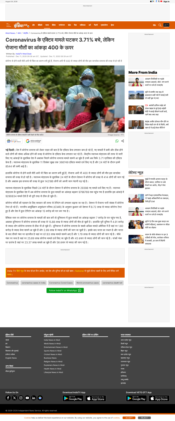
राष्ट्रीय (25, 33)
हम (6, 343)
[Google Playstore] (73, 398)
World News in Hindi (52, 343)
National (79, 271)
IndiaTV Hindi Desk (24, 54)
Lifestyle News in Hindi (53, 372)
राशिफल (82, 25)
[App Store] (95, 398)
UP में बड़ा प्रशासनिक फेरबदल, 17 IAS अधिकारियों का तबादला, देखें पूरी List (157, 198)
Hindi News (10, 33)
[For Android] (136, 398)
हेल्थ (112, 25)
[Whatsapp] (117, 141)
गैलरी (96, 25)
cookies (116, 418)
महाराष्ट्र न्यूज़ (125, 358)
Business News (50, 358)
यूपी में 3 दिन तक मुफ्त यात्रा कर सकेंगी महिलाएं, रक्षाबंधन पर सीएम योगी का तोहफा (157, 224)
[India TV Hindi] (21, 25)
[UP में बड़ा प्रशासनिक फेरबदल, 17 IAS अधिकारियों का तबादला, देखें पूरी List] (136, 198)
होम (33, 25)
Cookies (27, 418)
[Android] (153, 1)
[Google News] (14, 141)
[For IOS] (159, 398)
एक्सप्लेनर (104, 25)
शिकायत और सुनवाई (12, 351)
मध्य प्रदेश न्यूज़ (126, 354)
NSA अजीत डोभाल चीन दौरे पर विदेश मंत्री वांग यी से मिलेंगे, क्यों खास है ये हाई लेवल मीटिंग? (157, 124)
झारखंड (123, 383)
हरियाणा (123, 372)
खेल (69, 25)
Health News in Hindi (52, 369)
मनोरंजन (62, 25)
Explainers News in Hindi (54, 365)
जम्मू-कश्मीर (124, 379)
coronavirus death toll (112, 283)
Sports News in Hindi (52, 351)
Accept (129, 418)
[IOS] (151, 1)
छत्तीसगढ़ (124, 376)
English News (11, 358)
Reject (144, 418)
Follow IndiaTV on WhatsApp (63, 290)
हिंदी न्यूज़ (20, 271)
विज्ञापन (8, 347)
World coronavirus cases (87, 283)
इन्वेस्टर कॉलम (10, 354)
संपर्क (7, 340)
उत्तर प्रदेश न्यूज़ (126, 340)
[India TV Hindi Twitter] (159, 1)
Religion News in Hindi (53, 361)
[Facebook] (8, 397)
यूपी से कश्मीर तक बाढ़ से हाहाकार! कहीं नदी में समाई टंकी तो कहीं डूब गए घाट (156, 95)
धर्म (90, 25)
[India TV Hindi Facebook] (156, 1)
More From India (142, 72)
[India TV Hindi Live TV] (166, 25)
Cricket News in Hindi (53, 354)
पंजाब (122, 369)
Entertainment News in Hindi (56, 347)
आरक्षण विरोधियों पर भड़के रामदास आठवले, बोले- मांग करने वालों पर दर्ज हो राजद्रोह (157, 82)
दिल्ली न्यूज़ (124, 343)
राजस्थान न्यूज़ (125, 361)
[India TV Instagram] (20, 397)
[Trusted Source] (33, 141)
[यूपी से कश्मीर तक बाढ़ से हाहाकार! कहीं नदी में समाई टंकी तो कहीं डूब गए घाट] (136, 95)
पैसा (75, 25)
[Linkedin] (33, 397)
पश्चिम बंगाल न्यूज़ (126, 347)
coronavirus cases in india (33, 283)
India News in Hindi (52, 340)
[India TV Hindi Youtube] (161, 1)
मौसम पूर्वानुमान (10, 371)
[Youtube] (27, 397)
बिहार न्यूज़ (124, 351)
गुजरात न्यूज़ (124, 365)
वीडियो (40, 25)
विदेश (54, 25)
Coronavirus (12, 283)
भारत (47, 25)
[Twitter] (14, 397)
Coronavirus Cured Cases (61, 283)
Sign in (166, 1)
